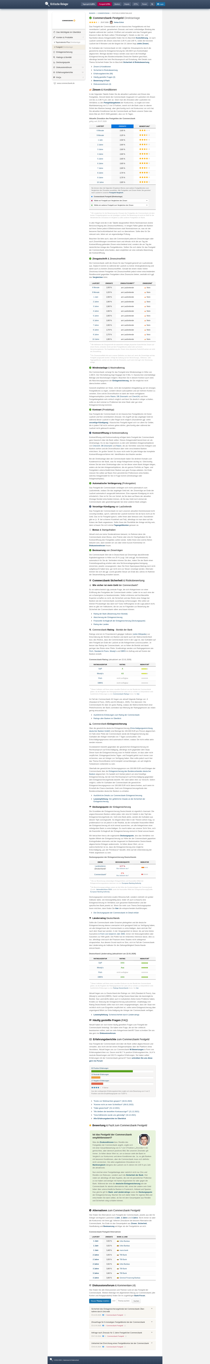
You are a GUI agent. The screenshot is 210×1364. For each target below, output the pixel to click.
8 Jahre (100, 173)
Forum (144, 4)
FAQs (70, 77)
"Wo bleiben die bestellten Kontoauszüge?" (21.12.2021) (116, 1112)
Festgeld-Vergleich (116, 192)
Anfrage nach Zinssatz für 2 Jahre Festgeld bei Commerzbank (116, 1333)
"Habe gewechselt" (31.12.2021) (107, 1108)
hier (138, 694)
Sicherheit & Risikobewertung (136, 62)
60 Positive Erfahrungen (99, 1068)
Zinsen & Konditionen (102, 67)
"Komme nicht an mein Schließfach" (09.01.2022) (114, 1105)
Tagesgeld (89, 4)
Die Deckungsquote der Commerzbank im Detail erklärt (116, 913)
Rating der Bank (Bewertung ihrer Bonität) (111, 614)
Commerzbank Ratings (121, 694)
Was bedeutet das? (122, 868)
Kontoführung (142, 38)
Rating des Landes (101, 624)
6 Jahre (100, 163)
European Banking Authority (131, 883)
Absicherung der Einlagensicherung (108, 617)
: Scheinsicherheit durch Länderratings (116, 1015)
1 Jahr (100, 140)
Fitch (91, 651)
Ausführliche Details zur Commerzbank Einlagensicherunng (118, 795)
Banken (117, 4)
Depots (127, 4)
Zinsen (134, 1223)
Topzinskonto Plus (68, 42)
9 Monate (100, 135)
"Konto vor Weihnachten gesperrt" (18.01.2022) (113, 1101)
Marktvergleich (99, 1165)
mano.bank (124, 1250)
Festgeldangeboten (112, 103)
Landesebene (100, 866)
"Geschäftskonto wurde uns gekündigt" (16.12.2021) (115, 1115)
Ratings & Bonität (64, 57)
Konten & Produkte (70, 37)
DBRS (123, 651)
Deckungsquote (63, 62)
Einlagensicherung (64, 52)
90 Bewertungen (137, 1049)
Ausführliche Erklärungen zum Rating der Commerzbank (117, 715)
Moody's (113, 651)
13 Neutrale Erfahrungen (100, 1074)
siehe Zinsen (142, 44)
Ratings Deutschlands (120, 988)
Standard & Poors (101, 651)
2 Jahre (100, 145)
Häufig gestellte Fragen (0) (104, 77)
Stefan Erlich (119, 22)
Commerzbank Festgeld (114, 1315)
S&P (100, 669)
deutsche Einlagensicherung (128, 1184)
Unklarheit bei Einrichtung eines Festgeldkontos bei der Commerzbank (120, 1343)
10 (105, 1336)
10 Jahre (100, 182)
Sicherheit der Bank (134, 1175)
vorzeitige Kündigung (98, 423)
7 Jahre (100, 168)
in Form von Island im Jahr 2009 (111, 934)
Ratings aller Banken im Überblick (107, 718)
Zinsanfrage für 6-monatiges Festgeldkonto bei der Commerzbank (118, 1322)
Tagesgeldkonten (121, 525)
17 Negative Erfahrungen (100, 1081)
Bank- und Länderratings (119, 1192)
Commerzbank (104, 13)
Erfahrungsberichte (70, 72)
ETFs (136, 4)
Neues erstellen (100, 1301)
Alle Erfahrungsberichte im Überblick (110, 1118)
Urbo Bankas (125, 1241)
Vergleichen (98, 277)
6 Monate (100, 130)
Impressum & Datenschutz (71, 1360)
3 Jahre (100, 149)
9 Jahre (100, 177)
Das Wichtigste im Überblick (68, 32)
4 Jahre (100, 154)
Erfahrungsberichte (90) (103, 74)
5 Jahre (100, 159)
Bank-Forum (139, 1296)
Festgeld (104, 4)
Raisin (113, 396)
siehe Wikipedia (139, 634)
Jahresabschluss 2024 (104, 889)
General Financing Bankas (130, 1278)
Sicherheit (142, 1223)
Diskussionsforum (70, 67)
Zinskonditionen (107, 1142)
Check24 (135, 396)
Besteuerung (108, 1226)
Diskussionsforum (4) (102, 84)
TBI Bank (123, 1255)
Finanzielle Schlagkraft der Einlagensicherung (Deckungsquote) (119, 621)
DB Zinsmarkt (122, 396)
